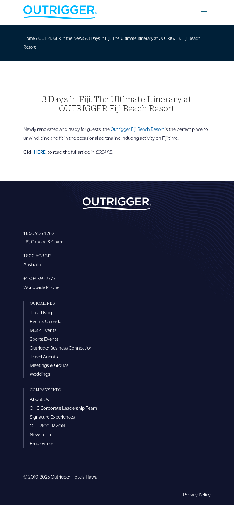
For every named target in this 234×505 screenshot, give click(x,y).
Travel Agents (44, 356)
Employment (43, 443)
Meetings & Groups (49, 364)
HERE (40, 151)
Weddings (40, 373)
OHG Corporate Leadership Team (63, 407)
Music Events (43, 330)
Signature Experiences (52, 416)
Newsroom (41, 434)
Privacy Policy (197, 494)
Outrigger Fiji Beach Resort (137, 128)
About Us (39, 399)
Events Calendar (46, 321)
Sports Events (44, 338)
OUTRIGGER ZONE (49, 425)
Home (29, 38)
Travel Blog (41, 312)
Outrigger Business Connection (61, 347)
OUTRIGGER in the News (61, 38)
